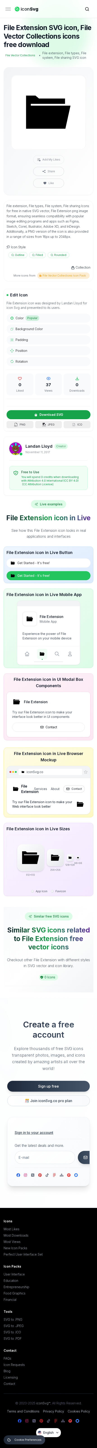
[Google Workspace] (76, 1175)
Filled (39, 255)
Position (21, 351)
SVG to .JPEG (14, 1326)
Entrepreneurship (16, 1287)
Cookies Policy (79, 1411)
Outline (19, 255)
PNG (22, 424)
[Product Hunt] (68, 1175)
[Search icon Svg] (87, 9)
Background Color (29, 329)
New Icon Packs (15, 1248)
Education (11, 1280)
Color (26, 318)
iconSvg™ (43, 1403)
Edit (76, 82)
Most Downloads (16, 1235)
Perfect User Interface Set (23, 1254)
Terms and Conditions (23, 1411)
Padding (22, 340)
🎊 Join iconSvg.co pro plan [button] (48, 1100)
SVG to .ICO (12, 1332)
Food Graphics (14, 1293)
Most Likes (11, 1229)
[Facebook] (18, 1175)
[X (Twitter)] (32, 1175)
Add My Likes (51, 159)
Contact (51, 727)
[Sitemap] (61, 1175)
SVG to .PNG (13, 1319)
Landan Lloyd (39, 446)
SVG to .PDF (13, 1338)
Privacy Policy (53, 1411)
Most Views (12, 1242)
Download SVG (51, 414)
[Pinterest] (40, 1175)
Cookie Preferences (28, 1439)
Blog (7, 1371)
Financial (10, 1299)
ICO (79, 424)
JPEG (51, 424)
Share (51, 171)
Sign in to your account (34, 1132)
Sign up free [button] (48, 1086)
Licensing (11, 1377)
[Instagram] (25, 1175)
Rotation (22, 361)
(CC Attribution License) (37, 484)
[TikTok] (47, 1175)
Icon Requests (14, 1365)
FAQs (7, 1358)
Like (51, 183)
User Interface (14, 1274)
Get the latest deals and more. (39, 1145)
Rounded (60, 255)
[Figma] (54, 1175)
